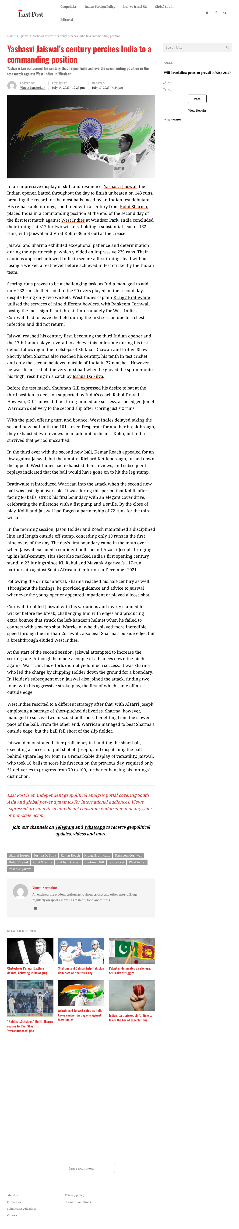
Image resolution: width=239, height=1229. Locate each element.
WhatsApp (94, 827)
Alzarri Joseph (19, 855)
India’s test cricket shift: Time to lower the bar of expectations (130, 1017)
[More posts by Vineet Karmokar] (12, 84)
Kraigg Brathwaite (131, 297)
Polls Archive (172, 120)
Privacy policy (74, 1195)
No (169, 89)
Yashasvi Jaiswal (120, 186)
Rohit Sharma (133, 206)
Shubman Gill (94, 862)
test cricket (116, 862)
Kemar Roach (70, 855)
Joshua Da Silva (88, 376)
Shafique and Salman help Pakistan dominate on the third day (81, 970)
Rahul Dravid (18, 862)
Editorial (66, 20)
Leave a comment (81, 1168)
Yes (170, 82)
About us (12, 1195)
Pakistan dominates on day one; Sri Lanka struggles (130, 970)
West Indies (73, 220)
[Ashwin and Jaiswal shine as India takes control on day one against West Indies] (81, 983)
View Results (197, 110)
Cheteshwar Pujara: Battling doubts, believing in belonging (27, 970)
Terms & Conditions (78, 1202)
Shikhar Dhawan (68, 862)
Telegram (64, 827)
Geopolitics (68, 6)
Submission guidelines (21, 1208)
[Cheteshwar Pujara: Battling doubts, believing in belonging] (30, 941)
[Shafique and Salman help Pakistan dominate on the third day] (81, 941)
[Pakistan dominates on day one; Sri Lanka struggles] (132, 941)
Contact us (14, 1202)
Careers (12, 1215)
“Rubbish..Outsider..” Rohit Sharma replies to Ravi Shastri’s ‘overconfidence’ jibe (30, 1026)
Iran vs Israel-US (135, 6)
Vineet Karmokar (44, 887)
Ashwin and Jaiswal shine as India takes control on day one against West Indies (80, 1015)
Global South (164, 6)
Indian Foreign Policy (100, 6)
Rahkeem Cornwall (128, 855)
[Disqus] (81, 1099)
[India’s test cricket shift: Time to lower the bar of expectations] (132, 983)
